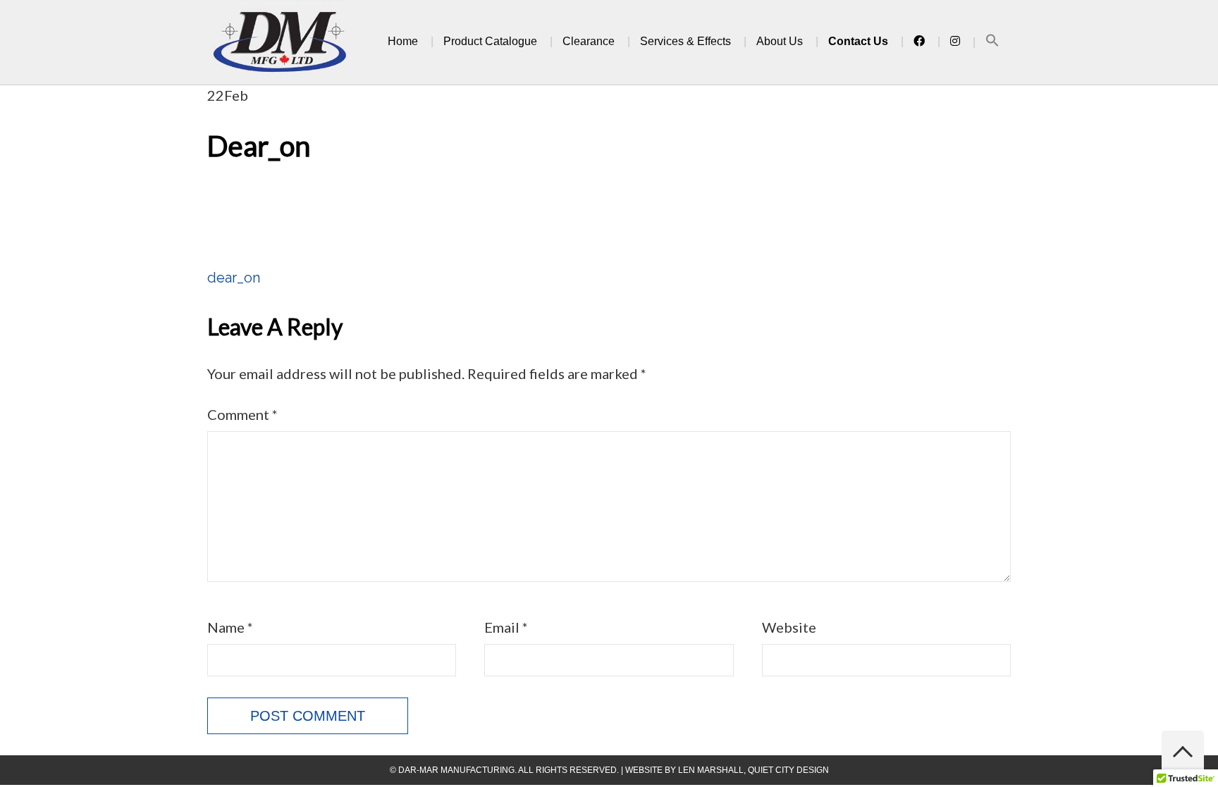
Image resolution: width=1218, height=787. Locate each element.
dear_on (233, 278)
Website (789, 627)
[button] (992, 42)
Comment (242, 414)
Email (506, 627)
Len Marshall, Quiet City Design (753, 770)
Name (230, 627)
